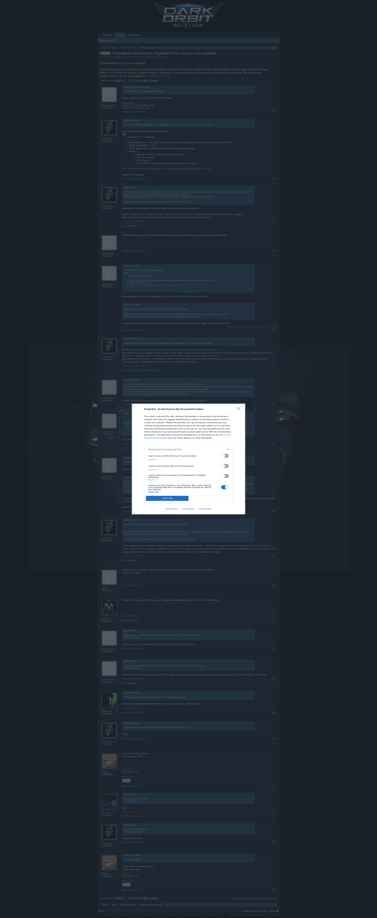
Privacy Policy (205, 509)
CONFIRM (167, 498)
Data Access (188, 509)
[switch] (225, 456)
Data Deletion (172, 509)
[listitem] (188, 449)
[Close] (239, 409)
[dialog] (188, 459)
